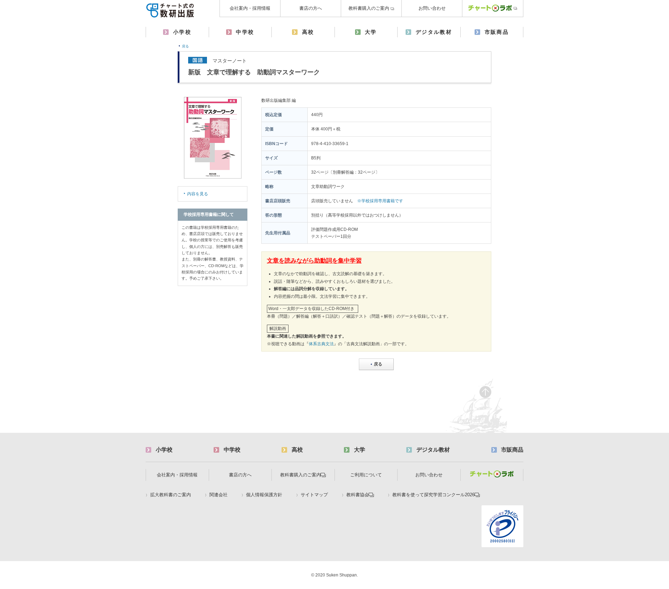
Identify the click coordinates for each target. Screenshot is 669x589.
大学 (371, 32)
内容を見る (197, 193)
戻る (185, 46)
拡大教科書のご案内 (170, 494)
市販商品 (497, 32)
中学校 (245, 32)
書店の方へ (310, 8)
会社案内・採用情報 (250, 8)
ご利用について (366, 474)
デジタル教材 (434, 32)
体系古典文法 (321, 343)
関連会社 (218, 494)
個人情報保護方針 (264, 494)
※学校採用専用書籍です (380, 200)
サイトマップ (314, 494)
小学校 (182, 32)
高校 (308, 32)
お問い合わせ (432, 8)
